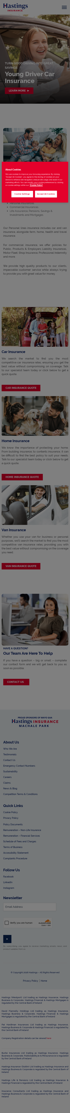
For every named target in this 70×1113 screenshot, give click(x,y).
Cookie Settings (22, 194)
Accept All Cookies (46, 194)
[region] (35, 182)
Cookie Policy (36, 185)
